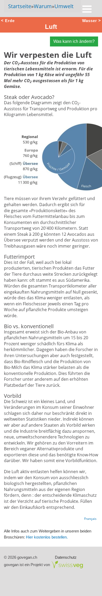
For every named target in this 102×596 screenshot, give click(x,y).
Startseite (19, 6)
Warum (43, 6)
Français (90, 518)
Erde (10, 20)
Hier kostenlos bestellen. (47, 537)
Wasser (89, 20)
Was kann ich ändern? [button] (74, 41)
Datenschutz (66, 557)
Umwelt (63, 6)
